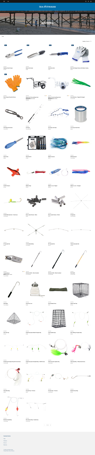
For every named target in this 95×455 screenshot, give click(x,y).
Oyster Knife (6, 156)
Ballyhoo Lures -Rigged (52, 185)
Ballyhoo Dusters (51, 156)
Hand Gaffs (6, 303)
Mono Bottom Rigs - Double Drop (32, 419)
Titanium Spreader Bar (74, 243)
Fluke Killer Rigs (7, 390)
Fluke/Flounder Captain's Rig (53, 361)
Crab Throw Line (29, 303)
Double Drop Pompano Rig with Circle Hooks (12, 361)
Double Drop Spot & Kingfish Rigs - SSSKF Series (35, 361)
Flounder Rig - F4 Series (53, 390)
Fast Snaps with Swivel (8, 127)
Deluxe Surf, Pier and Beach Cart (32, 97)
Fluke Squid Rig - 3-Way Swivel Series (77, 361)
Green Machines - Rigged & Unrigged (77, 97)
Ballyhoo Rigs (28, 185)
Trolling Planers (7, 273)
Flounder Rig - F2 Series (30, 390)
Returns (5, 442)
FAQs (4, 438)
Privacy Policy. (6, 450)
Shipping (5, 440)
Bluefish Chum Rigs (74, 390)
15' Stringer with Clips (52, 127)
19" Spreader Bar (7, 243)
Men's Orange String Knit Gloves (10, 97)
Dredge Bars (72, 214)
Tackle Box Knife (51, 68)
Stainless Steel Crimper (8, 68)
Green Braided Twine (52, 303)
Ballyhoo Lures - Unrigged (75, 185)
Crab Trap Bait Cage (52, 332)
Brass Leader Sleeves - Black (31, 214)
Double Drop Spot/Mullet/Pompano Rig (33, 332)
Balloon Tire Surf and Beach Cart (54, 97)
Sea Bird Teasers (7, 185)
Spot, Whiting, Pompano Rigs (76, 332)
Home (3, 36)
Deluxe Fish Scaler (29, 68)
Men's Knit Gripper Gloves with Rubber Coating (79, 68)
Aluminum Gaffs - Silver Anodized (32, 272)
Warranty (5, 444)
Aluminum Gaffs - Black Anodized (54, 272)
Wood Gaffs (72, 272)
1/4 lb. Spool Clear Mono (75, 127)
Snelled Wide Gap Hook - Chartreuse (11, 214)
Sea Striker (5, 66)
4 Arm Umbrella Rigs (30, 243)
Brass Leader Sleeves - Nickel (54, 214)
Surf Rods (28, 127)
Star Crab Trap (6, 332)
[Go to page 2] (50, 425)
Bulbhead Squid (73, 156)
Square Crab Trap (73, 303)
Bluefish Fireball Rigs (8, 419)
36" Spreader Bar (51, 243)
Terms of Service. (12, 450)
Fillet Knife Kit (28, 156)
